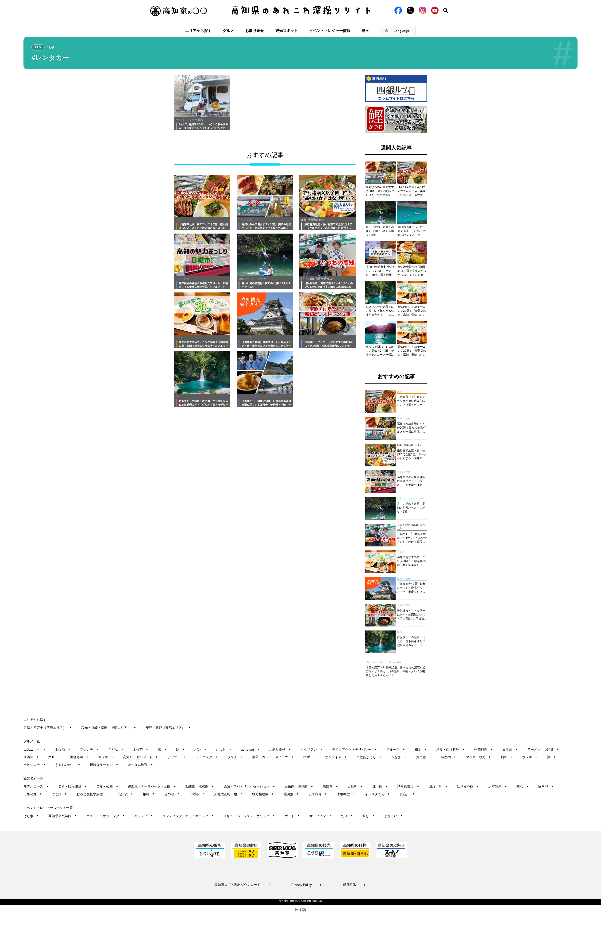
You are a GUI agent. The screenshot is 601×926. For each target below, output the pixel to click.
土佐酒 (62, 749)
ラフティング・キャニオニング (188, 816)
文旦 (54, 757)
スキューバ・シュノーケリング (249, 816)
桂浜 (522, 786)
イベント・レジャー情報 (330, 31)
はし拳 (31, 816)
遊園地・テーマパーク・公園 (152, 786)
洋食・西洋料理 (450, 749)
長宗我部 (317, 794)
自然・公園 (107, 786)
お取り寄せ (254, 31)
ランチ (235, 757)
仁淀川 (407, 794)
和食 (421, 749)
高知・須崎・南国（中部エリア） (108, 728)
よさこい (393, 816)
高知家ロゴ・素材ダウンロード (242, 885)
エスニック (34, 749)
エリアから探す (198, 31)
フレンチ (89, 749)
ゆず (309, 757)
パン (200, 749)
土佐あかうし (368, 757)
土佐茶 (140, 749)
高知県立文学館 (62, 816)
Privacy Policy (306, 885)
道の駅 (172, 794)
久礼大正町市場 (228, 794)
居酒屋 (31, 757)
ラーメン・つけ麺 (543, 749)
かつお (223, 749)
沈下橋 (380, 786)
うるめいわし (67, 765)
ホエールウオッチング (105, 816)
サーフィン (320, 816)
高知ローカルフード (140, 757)
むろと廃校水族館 (92, 794)
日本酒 (510, 749)
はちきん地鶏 (140, 765)
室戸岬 (545, 786)
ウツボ (529, 757)
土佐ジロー (34, 765)
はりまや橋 (468, 786)
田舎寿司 (79, 757)
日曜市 (196, 794)
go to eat (250, 749)
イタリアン (311, 749)
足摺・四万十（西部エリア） (47, 728)
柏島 (149, 794)
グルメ (228, 31)
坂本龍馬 (497, 786)
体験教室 (346, 794)
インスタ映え (377, 794)
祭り (368, 816)
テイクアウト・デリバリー (354, 749)
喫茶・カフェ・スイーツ (273, 757)
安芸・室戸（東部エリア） (168, 728)
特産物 (448, 757)
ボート (292, 816)
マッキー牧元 (478, 757)
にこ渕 (59, 794)
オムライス (336, 757)
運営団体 (354, 885)
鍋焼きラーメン (104, 765)
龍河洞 (291, 794)
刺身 (506, 757)
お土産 (423, 757)
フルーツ (395, 749)
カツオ (105, 757)
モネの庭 (32, 794)
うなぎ (398, 757)
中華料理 (483, 749)
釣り (347, 816)
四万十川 (438, 786)
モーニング (207, 757)
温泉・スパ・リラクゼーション (249, 786)
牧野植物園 (263, 794)
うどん (115, 749)
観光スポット (286, 31)
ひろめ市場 (408, 786)
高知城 (330, 786)
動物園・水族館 (199, 786)
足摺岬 (355, 786)
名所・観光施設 (72, 786)
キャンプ (143, 816)
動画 (365, 31)
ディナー (177, 757)
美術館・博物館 (299, 786)
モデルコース (36, 786)
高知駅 (125, 794)
